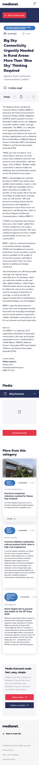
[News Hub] (11, 4)
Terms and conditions (11, 754)
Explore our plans (18, 705)
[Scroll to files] (21, 97)
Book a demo (18, 697)
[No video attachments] (33, 97)
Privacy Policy (8, 750)
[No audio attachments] (27, 97)
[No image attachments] (15, 97)
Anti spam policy (9, 759)
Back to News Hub (16, 15)
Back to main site (13, 734)
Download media (19, 432)
